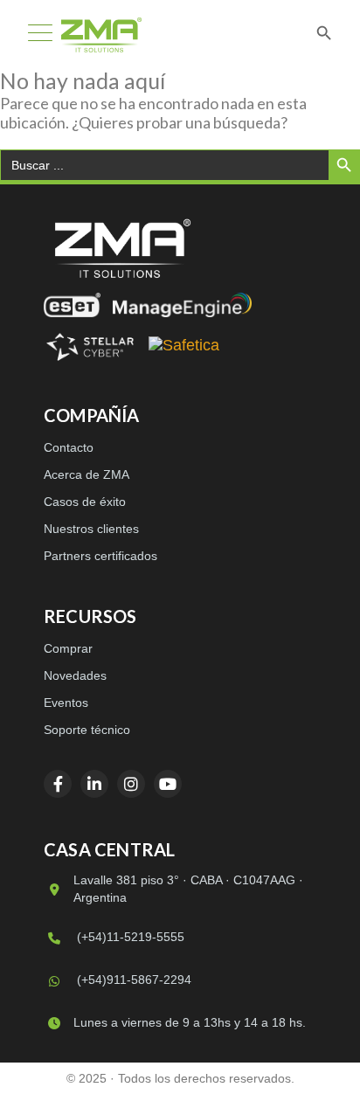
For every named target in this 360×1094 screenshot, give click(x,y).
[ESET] (72, 305)
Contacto (68, 447)
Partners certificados (100, 556)
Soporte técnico (87, 730)
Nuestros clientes (91, 529)
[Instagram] (131, 784)
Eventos (66, 703)
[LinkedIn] (94, 784)
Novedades (75, 675)
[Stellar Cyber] (90, 347)
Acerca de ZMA (86, 474)
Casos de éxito (85, 502)
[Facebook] (58, 784)
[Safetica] (184, 346)
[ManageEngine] (182, 305)
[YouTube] (168, 784)
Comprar (68, 648)
